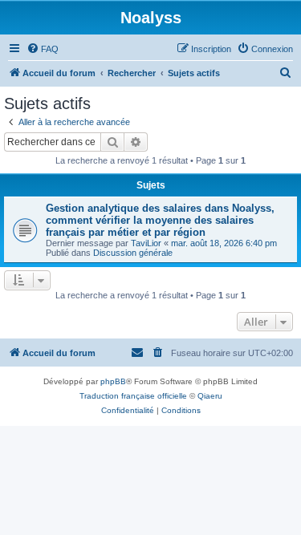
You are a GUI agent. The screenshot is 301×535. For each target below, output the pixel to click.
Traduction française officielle (133, 395)
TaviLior (146, 243)
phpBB (113, 381)
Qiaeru (209, 395)
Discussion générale (133, 252)
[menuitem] (42, 49)
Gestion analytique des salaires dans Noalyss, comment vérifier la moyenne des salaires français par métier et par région (160, 220)
